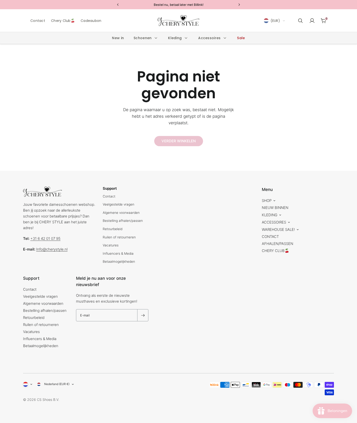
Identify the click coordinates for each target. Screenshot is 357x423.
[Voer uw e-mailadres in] (142, 315)
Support (31, 278)
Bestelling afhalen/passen (123, 221)
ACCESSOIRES (274, 222)
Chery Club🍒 (63, 20)
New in (118, 38)
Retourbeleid (112, 229)
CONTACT (270, 236)
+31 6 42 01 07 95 (45, 238)
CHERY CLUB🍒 (275, 250)
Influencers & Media (118, 253)
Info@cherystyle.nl (52, 249)
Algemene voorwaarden (121, 213)
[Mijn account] (312, 21)
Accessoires (209, 38)
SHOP (267, 200)
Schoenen (143, 38)
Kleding (175, 38)
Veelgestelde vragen (118, 204)
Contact (37, 20)
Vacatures (111, 245)
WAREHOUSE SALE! (278, 229)
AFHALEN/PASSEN (277, 243)
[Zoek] (300, 21)
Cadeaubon (91, 20)
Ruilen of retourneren (119, 237)
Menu (267, 189)
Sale (241, 38)
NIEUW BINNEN (275, 207)
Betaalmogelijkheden (119, 261)
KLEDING (269, 215)
